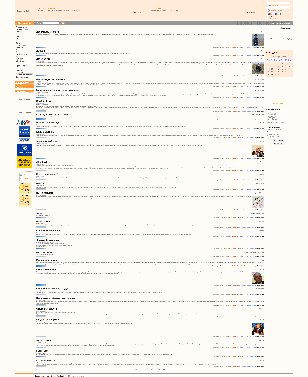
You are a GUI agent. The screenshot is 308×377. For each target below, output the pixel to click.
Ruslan (234, 47)
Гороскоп (19, 72)
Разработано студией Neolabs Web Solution (50, 376)
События (19, 32)
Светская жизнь (22, 54)
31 (279, 75)
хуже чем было (274, 134)
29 (272, 75)
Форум (19, 85)
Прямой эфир (21, 66)
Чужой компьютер (276, 10)
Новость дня (254, 193)
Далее (164, 369)
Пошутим (19, 70)
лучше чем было (274, 132)
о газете (272, 23)
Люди (18, 56)
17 (279, 69)
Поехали (19, 47)
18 (282, 69)
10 (279, 66)
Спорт (18, 52)
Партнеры (20, 91)
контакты (279, 23)
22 (272, 72)
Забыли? (276, 5)
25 (282, 72)
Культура (19, 59)
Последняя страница (24, 75)
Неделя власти (22, 29)
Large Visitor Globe (277, 103)
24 (279, 72)
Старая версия (22, 82)
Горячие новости (255, 114)
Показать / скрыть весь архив (275, 122)
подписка (287, 23)
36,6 (17, 41)
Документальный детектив (22, 78)
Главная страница (23, 27)
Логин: (270, 1)
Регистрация (272, 18)
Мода (18, 63)
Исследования (22, 34)
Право (18, 36)
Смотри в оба (21, 68)
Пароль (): (274, 5)
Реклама (19, 87)
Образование (21, 45)
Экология (19, 38)
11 (282, 66)
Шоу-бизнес (21, 61)
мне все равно (274, 136)
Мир (17, 50)
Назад (136, 369)
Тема (18, 43)
